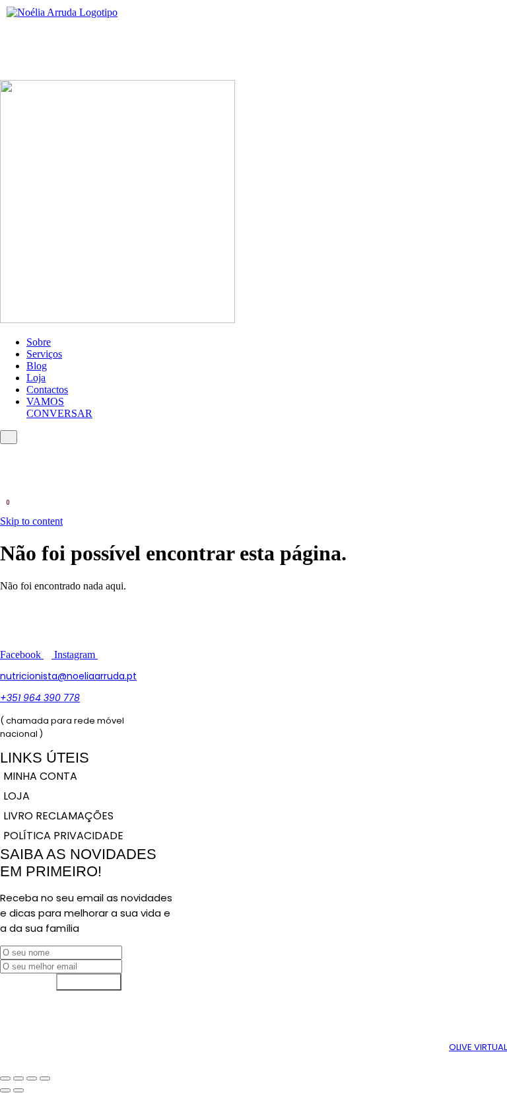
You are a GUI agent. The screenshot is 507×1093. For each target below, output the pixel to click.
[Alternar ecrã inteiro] (18, 1078)
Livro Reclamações (58, 815)
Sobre (38, 342)
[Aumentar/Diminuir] (5, 1078)
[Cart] (4, 508)
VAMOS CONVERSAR (59, 407)
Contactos (47, 389)
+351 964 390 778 (40, 697)
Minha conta (40, 776)
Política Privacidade (63, 835)
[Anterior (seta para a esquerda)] (5, 1090)
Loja (36, 377)
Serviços (44, 353)
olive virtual (478, 1047)
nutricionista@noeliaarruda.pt (68, 676)
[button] (4, 53)
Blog (36, 365)
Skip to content (31, 521)
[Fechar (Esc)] (45, 1078)
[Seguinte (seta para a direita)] (18, 1090)
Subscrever (88, 981)
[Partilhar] (31, 1078)
